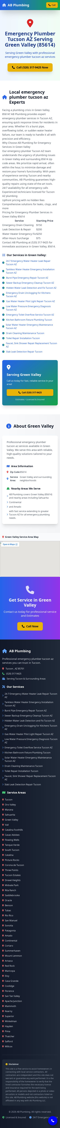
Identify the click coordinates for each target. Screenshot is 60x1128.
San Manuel (11, 920)
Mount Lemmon (13, 955)
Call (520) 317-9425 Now (32, 67)
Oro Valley (10, 804)
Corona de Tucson (14, 865)
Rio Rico (9, 915)
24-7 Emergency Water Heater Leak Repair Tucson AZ (28, 262)
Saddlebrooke (12, 895)
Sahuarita (10, 814)
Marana (9, 809)
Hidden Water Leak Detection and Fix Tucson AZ (31, 287)
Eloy (7, 975)
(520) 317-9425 (13, 673)
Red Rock (10, 965)
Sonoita (9, 925)
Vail (7, 824)
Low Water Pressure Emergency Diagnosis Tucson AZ (28, 308)
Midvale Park (12, 885)
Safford (9, 1041)
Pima (7, 1031)
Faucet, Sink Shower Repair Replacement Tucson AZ (31, 345)
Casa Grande (11, 980)
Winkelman (11, 1021)
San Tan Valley (12, 996)
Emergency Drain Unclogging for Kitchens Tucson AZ (28, 294)
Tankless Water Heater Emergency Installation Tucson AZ (30, 271)
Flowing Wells (12, 839)
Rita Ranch (10, 890)
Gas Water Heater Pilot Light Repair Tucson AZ (30, 301)
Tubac (8, 910)
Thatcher (9, 1036)
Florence (9, 991)
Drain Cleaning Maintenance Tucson (25, 333)
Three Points (11, 870)
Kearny (8, 1011)
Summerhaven (12, 950)
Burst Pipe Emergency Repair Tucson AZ (27, 277)
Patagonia (10, 930)
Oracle (8, 900)
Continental (11, 940)
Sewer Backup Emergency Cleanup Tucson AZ (30, 282)
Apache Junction (13, 1001)
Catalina (9, 855)
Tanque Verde (12, 844)
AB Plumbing (18, 5)
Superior (9, 1016)
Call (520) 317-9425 (32, 392)
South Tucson (12, 849)
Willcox (8, 1046)
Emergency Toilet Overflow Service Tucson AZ (30, 314)
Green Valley (11, 819)
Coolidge (9, 986)
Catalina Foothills (14, 829)
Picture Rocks (12, 860)
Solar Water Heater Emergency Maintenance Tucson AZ (29, 326)
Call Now (32, 626)
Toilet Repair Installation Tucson (23, 338)
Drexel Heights (13, 880)
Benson (9, 905)
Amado (8, 935)
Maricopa (10, 970)
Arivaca (9, 960)
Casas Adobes (12, 834)
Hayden (9, 1026)
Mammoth (10, 1006)
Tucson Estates (13, 875)
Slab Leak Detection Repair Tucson (24, 351)
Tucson (8, 799)
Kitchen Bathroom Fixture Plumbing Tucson (29, 319)
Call (54, 5)
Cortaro (9, 945)
